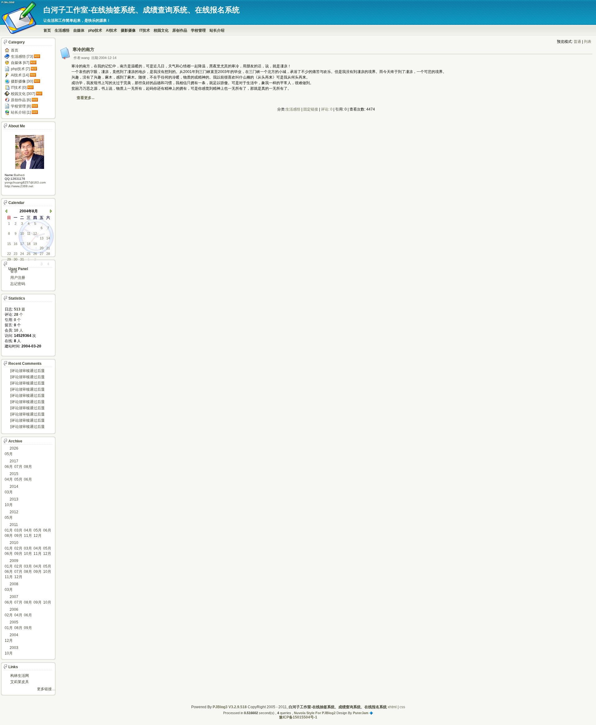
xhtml (392, 707)
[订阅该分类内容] (37, 56)
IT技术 (144, 30)
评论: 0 (326, 109)
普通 (577, 41)
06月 (9, 466)
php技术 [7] (20, 69)
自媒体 (78, 30)
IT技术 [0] (18, 87)
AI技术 (111, 30)
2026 (14, 448)
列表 (587, 41)
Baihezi (19, 175)
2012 (14, 512)
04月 (9, 479)
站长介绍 (217, 30)
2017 (14, 461)
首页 (47, 30)
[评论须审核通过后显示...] (27, 371)
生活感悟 (62, 30)
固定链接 (310, 109)
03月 (9, 492)
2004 (14, 635)
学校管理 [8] (21, 106)
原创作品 (179, 30)
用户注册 (17, 277)
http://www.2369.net (19, 186)
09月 (18, 535)
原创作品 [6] (21, 100)
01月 (9, 530)
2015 (14, 474)
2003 (14, 648)
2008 (14, 584)
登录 (14, 271)
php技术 (95, 30)
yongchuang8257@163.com (25, 182)
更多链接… (46, 689)
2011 (14, 525)
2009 (14, 561)
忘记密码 (17, 284)
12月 (38, 535)
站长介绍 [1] (21, 112)
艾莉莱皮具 (19, 682)
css (402, 707)
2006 (14, 609)
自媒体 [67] (20, 63)
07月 (18, 466)
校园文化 (161, 30)
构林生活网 (19, 675)
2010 (14, 543)
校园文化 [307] (23, 94)
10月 (9, 505)
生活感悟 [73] (22, 56)
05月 (9, 454)
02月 (18, 548)
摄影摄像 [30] (22, 81)
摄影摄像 (128, 30)
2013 (14, 499)
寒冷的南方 (83, 49)
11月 (28, 535)
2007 (14, 597)
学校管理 (198, 30)
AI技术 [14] (20, 75)
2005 (14, 622)
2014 (14, 486)
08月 (28, 466)
